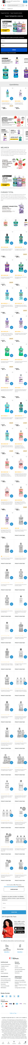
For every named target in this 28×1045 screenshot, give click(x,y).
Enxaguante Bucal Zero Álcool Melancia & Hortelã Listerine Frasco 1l (20, 503)
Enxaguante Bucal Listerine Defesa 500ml (7, 611)
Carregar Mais (14, 889)
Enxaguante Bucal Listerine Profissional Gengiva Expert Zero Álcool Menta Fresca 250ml (21, 475)
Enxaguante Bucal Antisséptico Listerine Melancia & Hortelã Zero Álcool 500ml (20, 447)
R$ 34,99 (3, 282)
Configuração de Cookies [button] (20, 987)
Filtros (3, 8)
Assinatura (17, 973)
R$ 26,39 (3, 106)
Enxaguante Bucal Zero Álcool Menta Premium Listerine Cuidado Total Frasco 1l (6, 531)
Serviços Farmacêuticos (20, 969)
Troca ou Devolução (5, 985)
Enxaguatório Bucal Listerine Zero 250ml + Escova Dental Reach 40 (7, 850)
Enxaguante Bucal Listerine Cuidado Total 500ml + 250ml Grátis (21, 876)
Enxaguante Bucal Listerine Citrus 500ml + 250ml (21, 744)
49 (3, 509)
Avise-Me (24, 523)
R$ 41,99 (17, 423)
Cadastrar (14, 912)
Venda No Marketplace (6, 964)
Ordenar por (10, 8)
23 (17, 108)
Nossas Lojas (3, 969)
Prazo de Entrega (4, 982)
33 (17, 481)
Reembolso (3, 984)
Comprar (10, 98)
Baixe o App (25, 2)
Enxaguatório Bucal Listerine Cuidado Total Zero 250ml (21, 334)
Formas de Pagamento (6, 980)
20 (4, 108)
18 (3, 257)
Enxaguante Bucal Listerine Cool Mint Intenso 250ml (7, 250)
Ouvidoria (3, 968)
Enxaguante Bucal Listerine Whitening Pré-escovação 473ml (21, 612)
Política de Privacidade (11, 52)
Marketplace (3, 987)
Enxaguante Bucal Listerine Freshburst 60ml (7, 717)
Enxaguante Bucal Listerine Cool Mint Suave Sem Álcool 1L (7, 447)
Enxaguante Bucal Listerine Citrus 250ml (7, 585)
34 (3, 397)
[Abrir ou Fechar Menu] (1, 5)
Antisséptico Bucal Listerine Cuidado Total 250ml (21, 638)
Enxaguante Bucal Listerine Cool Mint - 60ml (21, 664)
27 (3, 285)
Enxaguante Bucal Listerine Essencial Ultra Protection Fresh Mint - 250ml (21, 717)
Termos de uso (3, 52)
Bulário (2, 971)
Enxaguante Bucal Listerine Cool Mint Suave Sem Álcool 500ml (7, 103)
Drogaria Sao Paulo (5, 13)
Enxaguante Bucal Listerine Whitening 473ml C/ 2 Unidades (7, 876)
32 (17, 425)
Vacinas (16, 965)
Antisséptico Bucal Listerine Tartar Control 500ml (21, 531)
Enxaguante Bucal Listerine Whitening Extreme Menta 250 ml (20, 103)
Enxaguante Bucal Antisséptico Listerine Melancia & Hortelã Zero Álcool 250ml (6, 475)
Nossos (17, 962)
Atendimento (4, 976)
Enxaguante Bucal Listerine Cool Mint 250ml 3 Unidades (21, 691)
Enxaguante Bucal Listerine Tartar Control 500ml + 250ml (21, 770)
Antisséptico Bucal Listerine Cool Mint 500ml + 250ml (7, 770)
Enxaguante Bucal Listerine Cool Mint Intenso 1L (21, 418)
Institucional (4, 962)
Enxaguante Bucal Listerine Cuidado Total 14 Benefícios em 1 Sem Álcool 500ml (7, 334)
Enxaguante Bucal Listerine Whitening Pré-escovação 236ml (7, 638)
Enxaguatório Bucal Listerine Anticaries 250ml (21, 362)
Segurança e (18, 977)
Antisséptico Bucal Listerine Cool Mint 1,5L (21, 278)
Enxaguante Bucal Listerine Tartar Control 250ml (7, 691)
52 (17, 285)
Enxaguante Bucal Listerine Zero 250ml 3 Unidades (21, 849)
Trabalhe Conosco (5, 966)
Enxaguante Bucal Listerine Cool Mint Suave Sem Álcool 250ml (7, 306)
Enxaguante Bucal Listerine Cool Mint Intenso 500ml (21, 250)
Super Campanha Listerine (16, 13)
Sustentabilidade (4, 973)
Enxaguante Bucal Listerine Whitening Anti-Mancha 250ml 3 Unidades (21, 823)
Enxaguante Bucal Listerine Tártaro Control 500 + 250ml (7, 664)
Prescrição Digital (18, 971)
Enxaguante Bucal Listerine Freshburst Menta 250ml (21, 559)
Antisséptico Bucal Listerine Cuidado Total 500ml (7, 278)
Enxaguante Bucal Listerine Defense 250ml (21, 585)
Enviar (14, 49)
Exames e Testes (18, 967)
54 (3, 538)
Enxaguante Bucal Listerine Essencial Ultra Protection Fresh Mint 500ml (7, 744)
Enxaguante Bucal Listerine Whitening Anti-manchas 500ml (7, 797)
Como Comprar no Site (6, 978)
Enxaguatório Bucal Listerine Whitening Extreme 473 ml (7, 390)
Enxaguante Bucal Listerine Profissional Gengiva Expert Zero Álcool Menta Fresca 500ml (7, 503)
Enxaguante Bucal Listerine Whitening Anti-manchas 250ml (21, 797)
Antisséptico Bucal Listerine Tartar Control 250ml (7, 559)
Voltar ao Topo (13, 1013)
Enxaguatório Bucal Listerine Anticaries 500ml (7, 362)
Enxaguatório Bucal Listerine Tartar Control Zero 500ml (7, 418)
